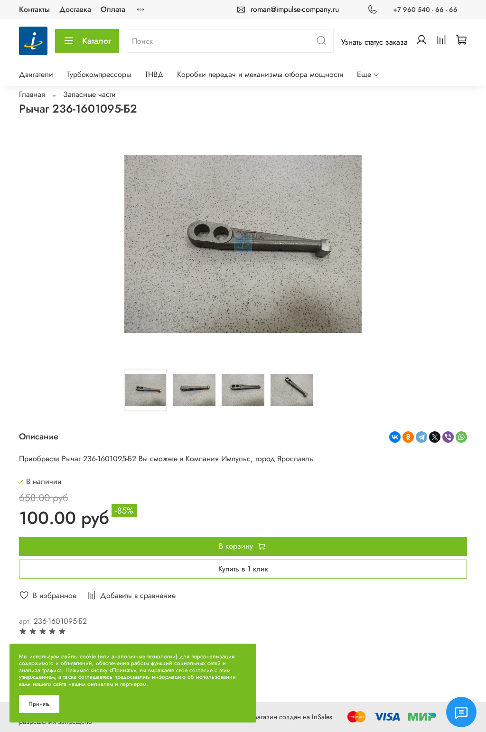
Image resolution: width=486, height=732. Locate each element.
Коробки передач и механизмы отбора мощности (260, 74)
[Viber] (448, 437)
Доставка (75, 9)
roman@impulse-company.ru (295, 9)
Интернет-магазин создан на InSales (278, 717)
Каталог (96, 41)
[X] (434, 437)
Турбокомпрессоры (98, 74)
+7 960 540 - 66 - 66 (425, 9)
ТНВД (154, 74)
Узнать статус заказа (374, 42)
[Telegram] (421, 437)
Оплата (113, 9)
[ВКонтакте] (395, 437)
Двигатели (36, 74)
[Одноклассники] (408, 437)
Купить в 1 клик (243, 568)
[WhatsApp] (461, 437)
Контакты (34, 9)
